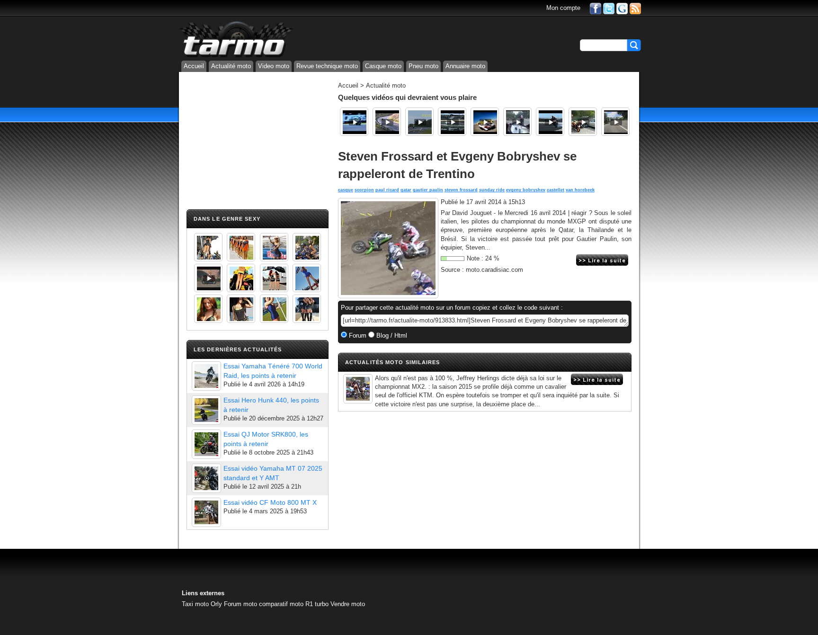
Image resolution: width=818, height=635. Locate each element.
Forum (356, 335)
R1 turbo (317, 604)
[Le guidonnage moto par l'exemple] (419, 121)
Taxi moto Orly (202, 604)
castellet (555, 190)
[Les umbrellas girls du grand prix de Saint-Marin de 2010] (241, 247)
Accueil (194, 66)
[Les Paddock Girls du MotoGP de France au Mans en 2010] (208, 309)
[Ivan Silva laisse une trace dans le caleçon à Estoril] (354, 121)
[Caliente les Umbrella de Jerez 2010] (241, 309)
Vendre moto (347, 604)
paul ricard (387, 190)
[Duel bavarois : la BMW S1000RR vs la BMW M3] (452, 121)
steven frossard (461, 190)
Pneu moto (423, 66)
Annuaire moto (465, 66)
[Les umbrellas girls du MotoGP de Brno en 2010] (274, 278)
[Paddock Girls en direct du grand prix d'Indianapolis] (274, 247)
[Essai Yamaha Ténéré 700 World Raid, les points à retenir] (206, 376)
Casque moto (383, 66)
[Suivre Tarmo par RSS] (635, 7)
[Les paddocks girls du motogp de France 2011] (307, 309)
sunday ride (492, 190)
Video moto (273, 66)
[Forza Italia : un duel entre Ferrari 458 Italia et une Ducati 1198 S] (485, 121)
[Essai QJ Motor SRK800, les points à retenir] (206, 444)
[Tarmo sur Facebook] (595, 7)
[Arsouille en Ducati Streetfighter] (615, 121)
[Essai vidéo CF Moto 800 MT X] (206, 512)
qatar (405, 190)
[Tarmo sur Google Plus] (622, 7)
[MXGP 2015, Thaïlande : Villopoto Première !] (358, 388)
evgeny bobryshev (525, 190)
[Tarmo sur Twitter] (608, 7)
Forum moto (240, 604)
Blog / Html (390, 335)
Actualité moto (231, 66)
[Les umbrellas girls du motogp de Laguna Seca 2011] (307, 278)
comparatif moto (281, 604)
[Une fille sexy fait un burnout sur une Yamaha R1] (208, 278)
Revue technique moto (327, 66)
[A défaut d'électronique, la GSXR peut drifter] (550, 121)
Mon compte (563, 7)
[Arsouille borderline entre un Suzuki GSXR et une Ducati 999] (517, 121)
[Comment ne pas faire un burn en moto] (583, 121)
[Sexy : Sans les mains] (307, 247)
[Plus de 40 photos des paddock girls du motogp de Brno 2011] (274, 309)
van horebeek (580, 190)
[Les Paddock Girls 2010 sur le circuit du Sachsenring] (208, 247)
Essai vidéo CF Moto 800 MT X (270, 502)
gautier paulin (428, 190)
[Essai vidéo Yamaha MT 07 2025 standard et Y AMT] (206, 478)
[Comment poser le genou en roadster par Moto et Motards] (387, 121)
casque (345, 190)
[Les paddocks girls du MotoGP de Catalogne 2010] (241, 278)
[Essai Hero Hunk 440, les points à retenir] (206, 410)
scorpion (364, 190)
